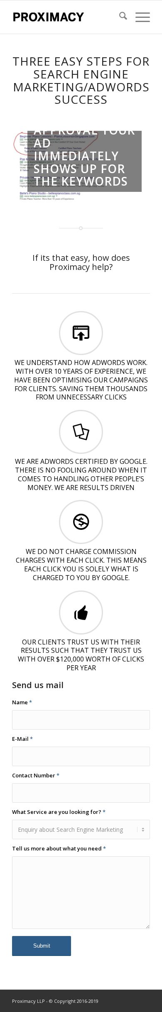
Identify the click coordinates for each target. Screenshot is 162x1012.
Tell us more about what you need (59, 848)
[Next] (131, 167)
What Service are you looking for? (59, 812)
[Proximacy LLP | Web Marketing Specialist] (67, 17)
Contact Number (35, 775)
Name (22, 702)
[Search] (119, 17)
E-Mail (22, 738)
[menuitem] (119, 17)
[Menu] (138, 17)
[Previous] (30, 167)
